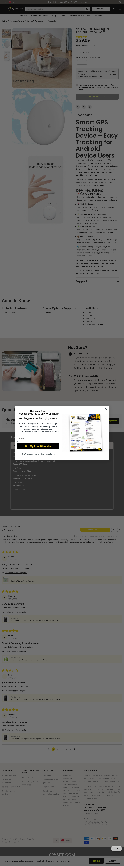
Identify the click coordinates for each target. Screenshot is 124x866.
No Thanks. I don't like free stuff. (38, 454)
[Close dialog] (106, 409)
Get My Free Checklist (38, 446)
